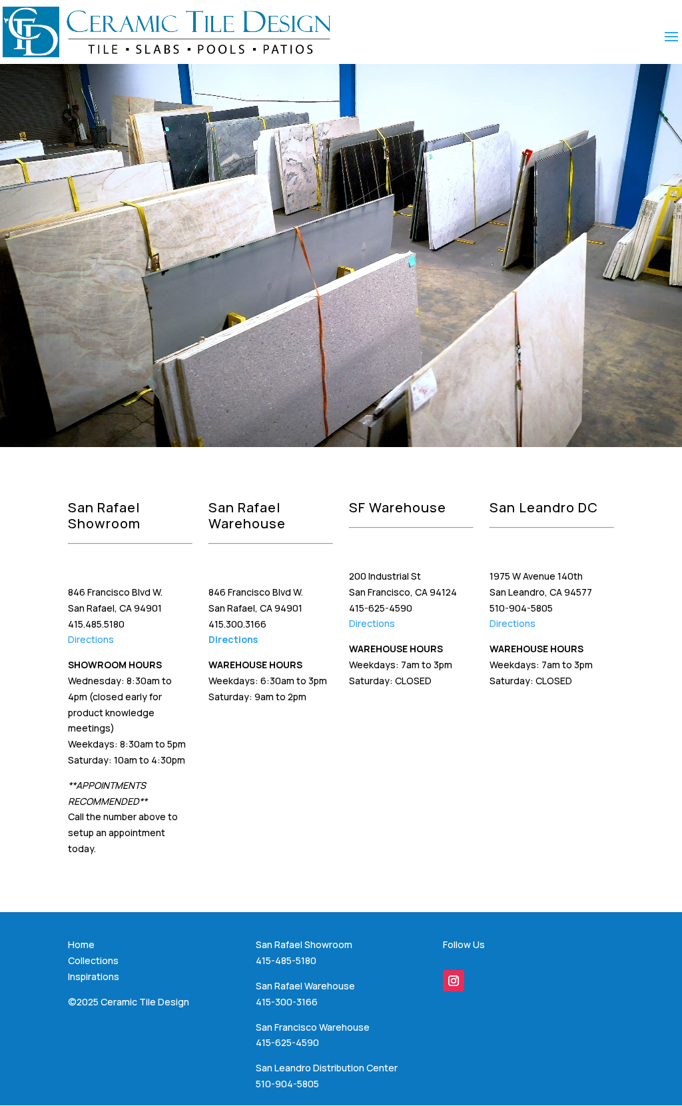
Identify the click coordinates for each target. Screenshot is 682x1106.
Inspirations (93, 976)
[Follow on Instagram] (453, 980)
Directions (91, 639)
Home (81, 944)
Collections (93, 960)
